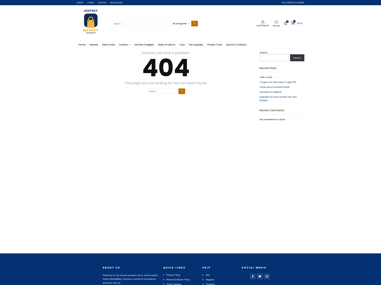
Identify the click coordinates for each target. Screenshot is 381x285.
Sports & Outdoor (236, 44)
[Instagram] (267, 276)
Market (94, 44)
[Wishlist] (276, 22)
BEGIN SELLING (116, 2)
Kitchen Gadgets (144, 44)
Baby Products (166, 44)
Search (263, 52)
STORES (90, 2)
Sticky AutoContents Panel (274, 87)
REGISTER (102, 2)
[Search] (194, 23)
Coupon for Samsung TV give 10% (278, 82)
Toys (182, 44)
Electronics (108, 44)
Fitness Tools (214, 44)
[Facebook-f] (253, 276)
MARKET (80, 2)
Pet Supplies (196, 44)
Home (82, 44)
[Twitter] (260, 276)
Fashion (123, 44)
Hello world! (266, 77)
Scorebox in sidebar (270, 92)
